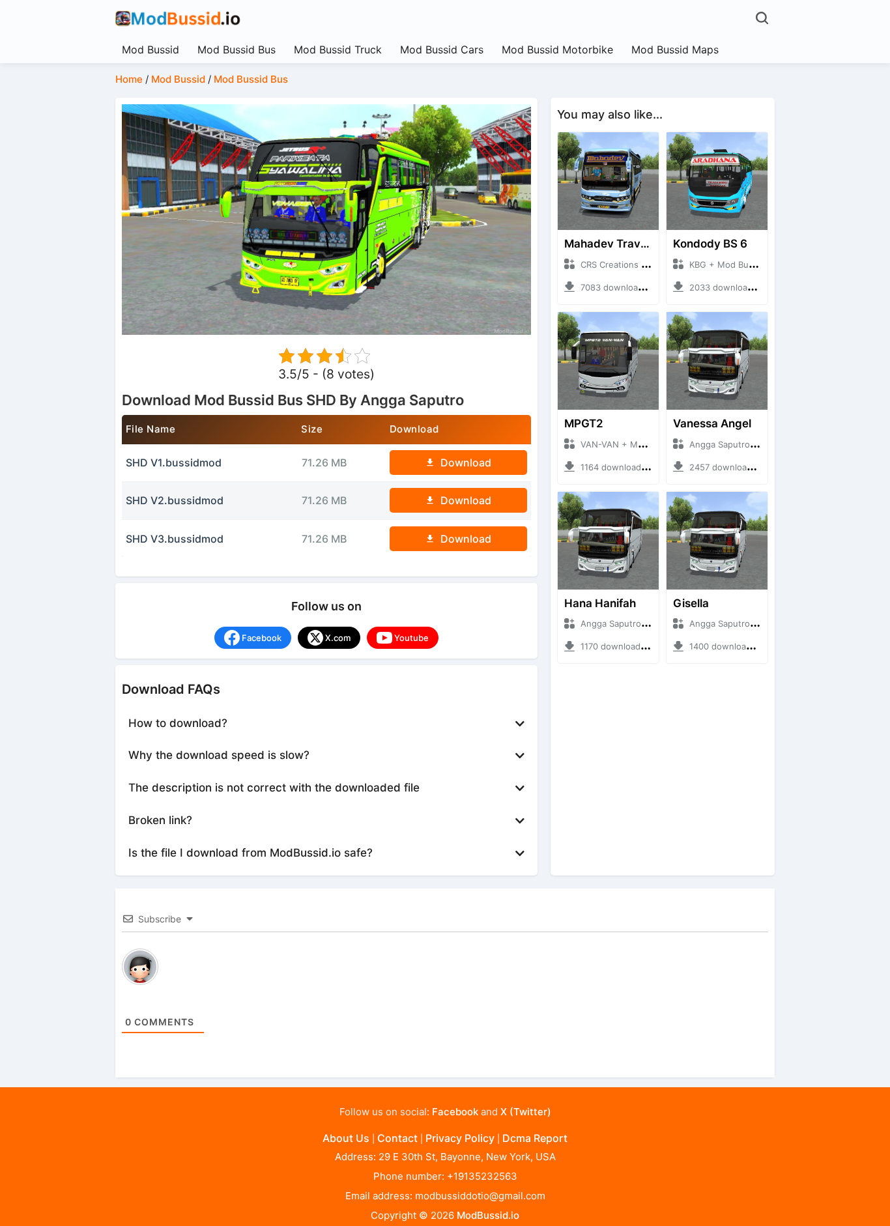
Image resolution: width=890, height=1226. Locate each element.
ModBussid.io (488, 1215)
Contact (397, 1138)
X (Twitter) (525, 1111)
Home (129, 79)
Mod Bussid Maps (675, 49)
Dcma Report (534, 1138)
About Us (346, 1138)
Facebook (455, 1111)
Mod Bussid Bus (236, 49)
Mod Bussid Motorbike (557, 49)
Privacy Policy (460, 1138)
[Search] (763, 18)
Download (465, 462)
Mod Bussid (150, 49)
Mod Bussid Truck (338, 49)
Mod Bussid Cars (441, 49)
